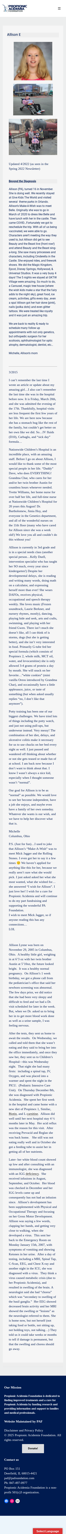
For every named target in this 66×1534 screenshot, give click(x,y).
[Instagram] (12, 1501)
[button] (59, 8)
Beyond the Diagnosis (22, 181)
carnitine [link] (32, 1114)
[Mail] (17, 1501)
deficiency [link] (32, 1173)
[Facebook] (6, 1501)
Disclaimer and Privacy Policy (23, 1430)
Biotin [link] (13, 1114)
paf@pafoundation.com (19, 1478)
